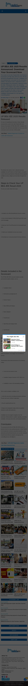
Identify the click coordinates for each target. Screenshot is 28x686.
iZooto (24, 350)
